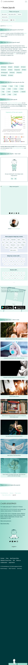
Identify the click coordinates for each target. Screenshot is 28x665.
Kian (15, 94)
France (14, 515)
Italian (10, 69)
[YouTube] (15, 541)
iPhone (21, 506)
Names (19, 14)
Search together (12, 664)
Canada (17, 148)
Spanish (19, 72)
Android (15, 506)
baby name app (14, 290)
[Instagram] (17, 541)
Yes (12, 178)
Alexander (13, 239)
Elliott (24, 242)
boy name (9, 25)
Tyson (11, 86)
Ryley (10, 94)
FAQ (14, 560)
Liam (8, 239)
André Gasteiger (16, 228)
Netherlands (11, 516)
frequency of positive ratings (14, 103)
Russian (12, 72)
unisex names (7, 511)
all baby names (17, 511)
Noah (19, 239)
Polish (24, 69)
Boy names (4, 14)
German (4, 69)
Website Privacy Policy (6, 560)
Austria (19, 513)
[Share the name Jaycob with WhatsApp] (14, 213)
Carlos (15, 88)
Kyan (3, 88)
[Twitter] (10, 541)
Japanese (17, 69)
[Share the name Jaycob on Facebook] (10, 213)
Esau (15, 53)
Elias (11, 242)
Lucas (4, 239)
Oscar (8, 245)
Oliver (23, 239)
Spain (21, 516)
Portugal (17, 516)
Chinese (4, 67)
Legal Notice (12, 562)
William (23, 245)
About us (18, 560)
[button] (3, 199)
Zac (17, 86)
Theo (7, 242)
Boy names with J (12, 14)
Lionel (9, 91)
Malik (9, 88)
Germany (19, 515)
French (23, 67)
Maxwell (23, 91)
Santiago (4, 86)
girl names (20, 509)
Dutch (10, 67)
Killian (21, 88)
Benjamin (13, 245)
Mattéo (20, 247)
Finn (3, 242)
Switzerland (3, 518)
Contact (2, 558)
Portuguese (4, 72)
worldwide (3, 149)
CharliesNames (4, 493)
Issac (18, 245)
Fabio (22, 86)
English (17, 67)
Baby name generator (6, 521)
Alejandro (16, 91)
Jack (4, 245)
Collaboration (4, 562)
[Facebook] (12, 541)
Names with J (5, 17)
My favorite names (22, 664)
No (15, 178)
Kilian (3, 94)
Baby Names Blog (5, 523)
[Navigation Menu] (26, 1)
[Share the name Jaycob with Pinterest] (16, 213)
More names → (13, 250)
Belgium (23, 513)
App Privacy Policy (14, 558)
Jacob (25, 33)
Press (7, 558)
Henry (6, 247)
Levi (15, 242)
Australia (21, 148)
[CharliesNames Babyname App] (7, 1)
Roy (3, 91)
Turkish (11, 75)
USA (13, 148)
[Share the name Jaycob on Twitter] (12, 213)
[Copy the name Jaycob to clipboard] (18, 213)
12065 (13, 20)
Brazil (2, 515)
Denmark (10, 515)
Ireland (6, 516)
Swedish (4, 75)
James (3, 35)
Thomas (19, 242)
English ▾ (14, 546)
